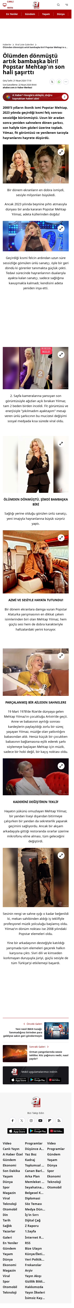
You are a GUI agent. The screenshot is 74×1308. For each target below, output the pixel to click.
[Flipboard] (49, 1120)
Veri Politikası (35, 1259)
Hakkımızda (34, 1287)
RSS (27, 1243)
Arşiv (29, 1270)
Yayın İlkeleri (35, 1292)
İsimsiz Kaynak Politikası (35, 1298)
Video (7, 1143)
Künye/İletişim (35, 1254)
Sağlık (7, 1226)
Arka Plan (32, 1176)
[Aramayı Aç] (58, 5)
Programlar (34, 1143)
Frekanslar (33, 1265)
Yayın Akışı (33, 1276)
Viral (6, 1198)
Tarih (6, 1220)
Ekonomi (9, 1165)
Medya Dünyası (35, 1209)
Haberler (7, 44)
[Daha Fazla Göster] (66, 82)
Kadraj (30, 1160)
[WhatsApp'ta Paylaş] (59, 82)
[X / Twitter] (21, 1120)
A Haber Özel (13, 1154)
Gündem (30, 14)
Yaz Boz (30, 1154)
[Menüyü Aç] (67, 5)
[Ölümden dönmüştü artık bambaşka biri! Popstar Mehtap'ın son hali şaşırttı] (36, 163)
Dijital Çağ (32, 1220)
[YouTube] (40, 1120)
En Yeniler (12, 14)
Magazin (9, 1193)
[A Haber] (35, 5)
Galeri (7, 1237)
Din (5, 1215)
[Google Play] (37, 1079)
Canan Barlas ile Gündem (35, 1171)
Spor (6, 1187)
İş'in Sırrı (32, 1215)
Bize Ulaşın (33, 1248)
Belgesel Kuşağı (35, 1193)
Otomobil (10, 1209)
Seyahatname (35, 1187)
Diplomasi (32, 1198)
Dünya (61, 14)
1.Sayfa (30, 1231)
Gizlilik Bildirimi (35, 1281)
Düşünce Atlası (35, 1149)
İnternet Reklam (35, 1237)
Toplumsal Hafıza (35, 1165)
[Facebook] (12, 1120)
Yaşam (46, 14)
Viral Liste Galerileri (24, 44)
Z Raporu (32, 1226)
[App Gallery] (54, 1079)
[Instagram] (31, 1120)
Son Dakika (11, 1171)
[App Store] (19, 1079)
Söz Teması (33, 1204)
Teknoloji (10, 1204)
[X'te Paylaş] (52, 82)
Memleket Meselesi (35, 1182)
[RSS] (59, 1120)
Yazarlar (9, 1231)
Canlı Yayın (11, 1149)
